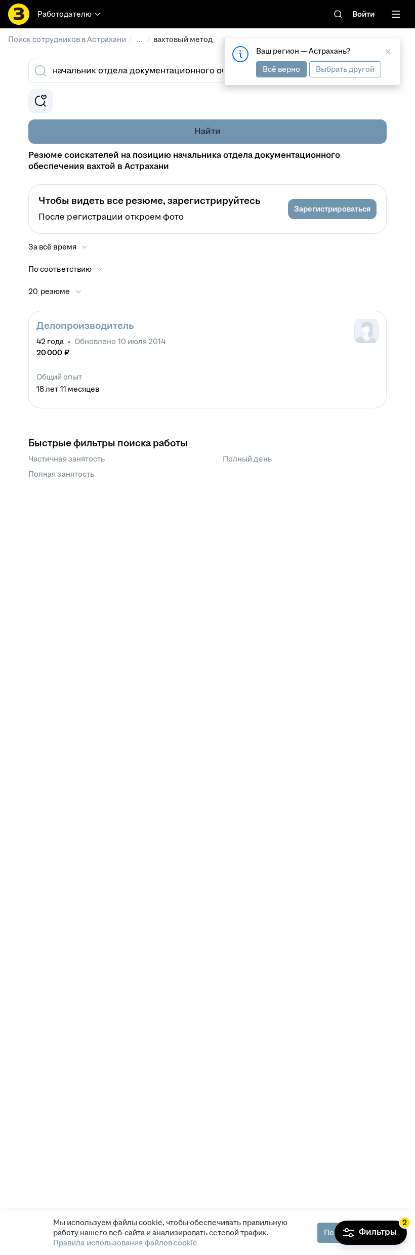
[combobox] (196, 71)
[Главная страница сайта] (18, 14)
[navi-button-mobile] (396, 14)
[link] (338, 14)
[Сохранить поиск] (40, 101)
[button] (332, 209)
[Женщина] (366, 331)
